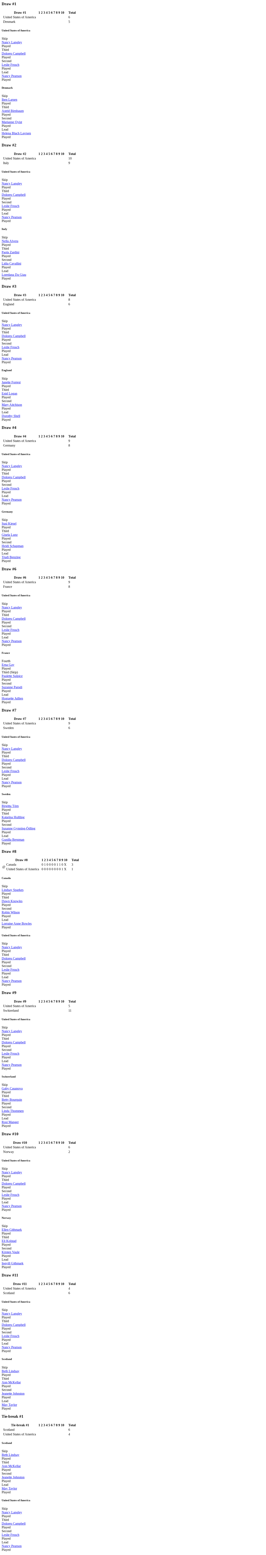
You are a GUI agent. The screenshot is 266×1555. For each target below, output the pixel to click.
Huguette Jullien (12, 698)
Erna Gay (8, 664)
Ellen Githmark (12, 1229)
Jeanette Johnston (13, 1393)
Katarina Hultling (13, 817)
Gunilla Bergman (13, 839)
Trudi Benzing (11, 557)
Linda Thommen (13, 1111)
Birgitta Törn (10, 806)
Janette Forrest (11, 382)
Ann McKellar (11, 1382)
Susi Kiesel (9, 523)
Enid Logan (9, 393)
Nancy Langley (12, 42)
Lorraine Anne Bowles (17, 923)
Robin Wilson (11, 912)
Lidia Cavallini (11, 263)
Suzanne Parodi (12, 687)
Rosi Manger (10, 1122)
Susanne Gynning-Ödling (18, 828)
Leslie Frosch (10, 64)
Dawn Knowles (12, 901)
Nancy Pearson (12, 76)
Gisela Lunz (10, 534)
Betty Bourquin (12, 1099)
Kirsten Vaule (11, 1252)
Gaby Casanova (12, 1088)
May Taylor (9, 1404)
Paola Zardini (10, 252)
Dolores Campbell (14, 53)
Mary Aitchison (12, 404)
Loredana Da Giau (14, 274)
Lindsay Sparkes (12, 890)
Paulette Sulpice (12, 676)
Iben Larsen (9, 99)
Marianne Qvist (12, 122)
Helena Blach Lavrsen (16, 133)
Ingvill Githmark (12, 1263)
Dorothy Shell (11, 416)
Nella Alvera (10, 241)
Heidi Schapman (12, 546)
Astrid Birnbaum (13, 111)
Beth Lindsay (10, 1371)
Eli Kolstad (9, 1241)
